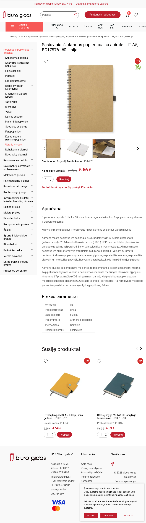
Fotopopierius (13, 131)
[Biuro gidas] (17, 15)
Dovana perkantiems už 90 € (92, 3)
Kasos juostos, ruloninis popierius (15, 138)
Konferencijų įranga (15, 192)
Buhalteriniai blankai (16, 149)
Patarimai (127, 26)
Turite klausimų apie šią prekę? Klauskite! (67, 187)
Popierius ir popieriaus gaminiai (33, 37)
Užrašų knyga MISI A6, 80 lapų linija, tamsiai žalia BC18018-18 (117, 417)
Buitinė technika (13, 250)
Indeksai (10, 75)
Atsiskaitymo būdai (92, 472)
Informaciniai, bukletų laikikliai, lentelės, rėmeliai (18, 199)
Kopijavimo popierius (16, 57)
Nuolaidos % (57, 26)
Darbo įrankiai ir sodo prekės (16, 263)
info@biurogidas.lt (61, 476)
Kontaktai (86, 481)
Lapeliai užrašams (15, 80)
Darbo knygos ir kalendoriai (14, 87)
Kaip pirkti (112, 26)
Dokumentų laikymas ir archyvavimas (17, 167)
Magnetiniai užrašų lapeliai (16, 95)
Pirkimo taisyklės (90, 476)
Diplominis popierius (16, 121)
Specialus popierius (16, 126)
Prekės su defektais (15, 270)
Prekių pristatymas (91, 468)
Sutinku (91, 515)
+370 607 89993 (60, 472)
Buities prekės (12, 207)
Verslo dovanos (13, 256)
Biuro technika (12, 218)
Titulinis (12, 37)
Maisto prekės (12, 212)
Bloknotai (10, 106)
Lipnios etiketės (14, 116)
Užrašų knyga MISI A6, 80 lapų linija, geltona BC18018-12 (63, 417)
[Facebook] (112, 464)
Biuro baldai (10, 244)
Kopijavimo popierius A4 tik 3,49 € (53, 3)
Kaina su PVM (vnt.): (53, 171)
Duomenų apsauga (125, 481)
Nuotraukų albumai (16, 154)
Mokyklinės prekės (14, 175)
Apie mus (100, 26)
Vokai (8, 111)
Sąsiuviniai (11, 101)
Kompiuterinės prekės (16, 224)
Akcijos (73, 26)
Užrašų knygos (57, 37)
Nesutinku (108, 515)
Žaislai (88, 26)
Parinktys (128, 515)
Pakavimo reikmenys (16, 186)
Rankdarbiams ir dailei (16, 180)
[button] (138, 148)
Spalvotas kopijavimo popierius (17, 64)
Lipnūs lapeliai (13, 70)
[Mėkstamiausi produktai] (136, 15)
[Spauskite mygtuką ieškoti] (76, 15)
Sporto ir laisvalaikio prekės (15, 237)
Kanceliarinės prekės (16, 160)
